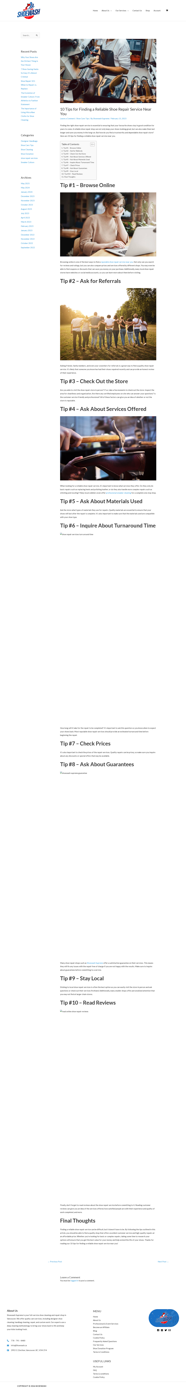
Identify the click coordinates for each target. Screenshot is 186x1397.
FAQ (95, 1370)
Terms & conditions (101, 1374)
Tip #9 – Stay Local (70, 171)
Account (157, 10)
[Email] (169, 1330)
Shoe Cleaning (27, 149)
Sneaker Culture (27, 162)
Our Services (121, 10)
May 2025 (25, 183)
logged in (74, 1280)
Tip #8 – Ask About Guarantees (75, 168)
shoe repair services (29, 158)
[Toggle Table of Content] (91, 144)
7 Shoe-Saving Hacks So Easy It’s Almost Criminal (29, 73)
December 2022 (27, 235)
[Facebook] (158, 1330)
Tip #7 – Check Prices (71, 165)
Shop (148, 10)
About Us (105, 10)
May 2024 (25, 187)
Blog (95, 1331)
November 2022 (28, 239)
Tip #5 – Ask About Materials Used (76, 159)
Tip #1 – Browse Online (72, 148)
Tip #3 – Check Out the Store (74, 154)
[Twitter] (166, 1330)
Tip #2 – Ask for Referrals (72, 151)
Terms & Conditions (101, 1352)
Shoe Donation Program (103, 1348)
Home (95, 10)
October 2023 (27, 205)
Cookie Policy (99, 1338)
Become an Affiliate (101, 1327)
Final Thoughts (69, 177)
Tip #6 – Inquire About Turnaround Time (78, 162)
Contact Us (137, 10)
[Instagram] (162, 1330)
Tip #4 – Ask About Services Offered (77, 157)
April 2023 (25, 217)
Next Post (163, 1261)
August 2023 (26, 209)
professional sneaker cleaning (118, 493)
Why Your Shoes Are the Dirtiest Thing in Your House (29, 61)
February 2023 (27, 226)
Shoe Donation (27, 154)
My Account (98, 1366)
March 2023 (26, 222)
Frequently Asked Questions (105, 1341)
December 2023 (27, 196)
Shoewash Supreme (95, 963)
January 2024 (26, 192)
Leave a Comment (67, 118)
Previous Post (55, 1261)
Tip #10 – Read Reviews (73, 174)
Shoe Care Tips (27, 145)
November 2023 (28, 200)
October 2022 (27, 243)
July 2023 (25, 213)
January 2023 (26, 230)
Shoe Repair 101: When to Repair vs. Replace (29, 85)
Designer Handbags (29, 141)
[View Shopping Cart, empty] (167, 10)
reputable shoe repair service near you (117, 262)
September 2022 (28, 247)
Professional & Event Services (105, 1324)
